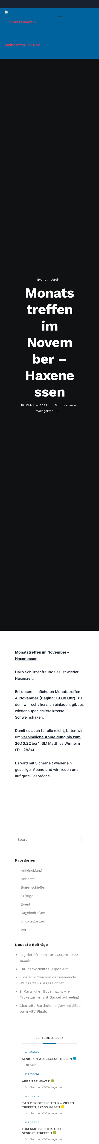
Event (42, 279)
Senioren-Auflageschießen (47, 1059)
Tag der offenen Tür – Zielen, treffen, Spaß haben (48, 1105)
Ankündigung (31, 870)
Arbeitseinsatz (36, 1081)
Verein (55, 279)
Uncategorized (33, 921)
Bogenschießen (33, 887)
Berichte (28, 879)
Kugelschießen (33, 913)
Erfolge (27, 896)
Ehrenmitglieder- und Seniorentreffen (41, 1131)
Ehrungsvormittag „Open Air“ (44, 969)
